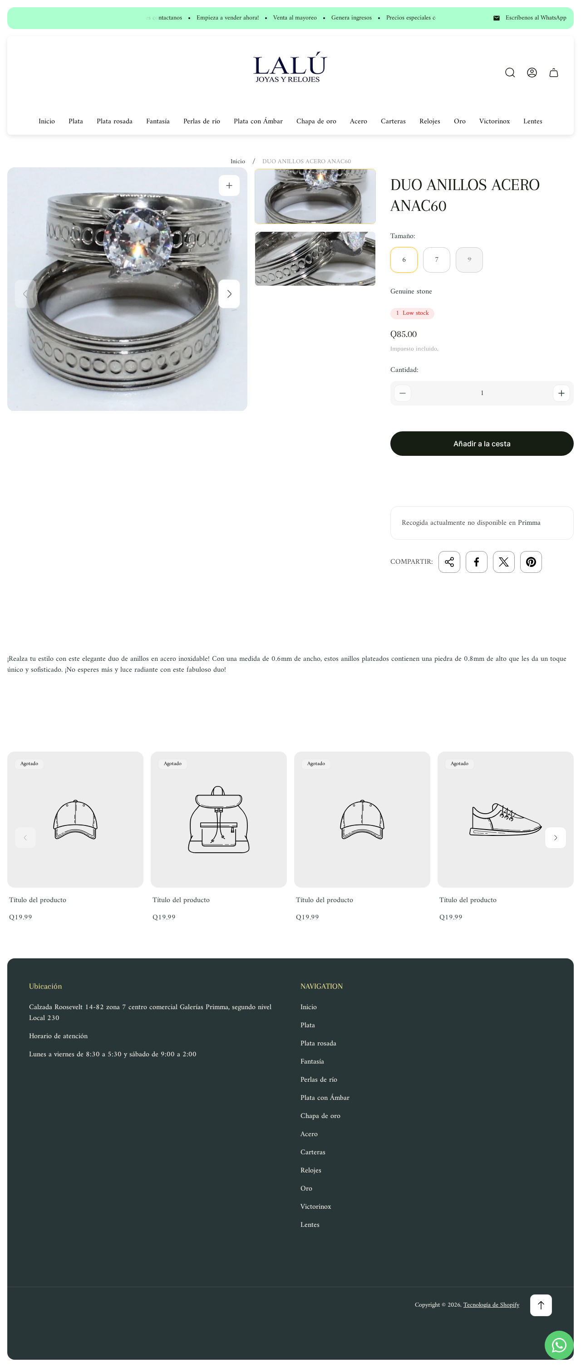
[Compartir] (449, 562)
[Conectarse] (532, 73)
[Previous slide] (25, 293)
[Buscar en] (510, 73)
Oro (306, 1188)
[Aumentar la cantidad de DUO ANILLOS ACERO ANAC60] (561, 393)
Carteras (312, 1152)
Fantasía (312, 1061)
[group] (315, 196)
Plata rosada (318, 1043)
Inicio (238, 162)
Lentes (310, 1225)
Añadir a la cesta (482, 443)
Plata (307, 1025)
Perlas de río (318, 1080)
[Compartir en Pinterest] (531, 562)
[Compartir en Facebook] (476, 562)
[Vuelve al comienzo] (541, 1305)
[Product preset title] (75, 820)
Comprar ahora (482, 475)
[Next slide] (229, 293)
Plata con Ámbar (325, 1098)
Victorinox (315, 1207)
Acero (309, 1134)
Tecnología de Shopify (491, 1305)
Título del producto (37, 900)
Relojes (310, 1170)
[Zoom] (229, 185)
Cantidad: (404, 370)
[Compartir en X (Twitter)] (504, 562)
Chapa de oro (320, 1116)
